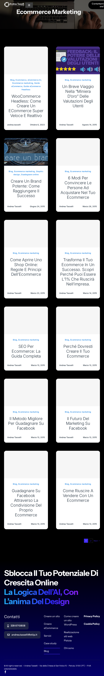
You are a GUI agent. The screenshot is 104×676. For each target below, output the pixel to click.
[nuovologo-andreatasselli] (14, 5)
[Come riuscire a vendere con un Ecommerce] (78, 464)
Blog (12, 80)
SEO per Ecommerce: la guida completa (26, 351)
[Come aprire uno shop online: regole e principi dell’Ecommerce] (26, 233)
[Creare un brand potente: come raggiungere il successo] (26, 140)
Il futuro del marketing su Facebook (78, 423)
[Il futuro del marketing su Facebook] (78, 392)
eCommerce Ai (34, 80)
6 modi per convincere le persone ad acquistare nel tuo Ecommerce (78, 187)
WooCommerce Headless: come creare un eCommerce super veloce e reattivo (26, 106)
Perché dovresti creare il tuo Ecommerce (78, 351)
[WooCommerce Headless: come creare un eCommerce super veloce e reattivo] (26, 60)
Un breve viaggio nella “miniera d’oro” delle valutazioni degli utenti (78, 96)
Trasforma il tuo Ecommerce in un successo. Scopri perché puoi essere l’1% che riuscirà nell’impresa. (78, 271)
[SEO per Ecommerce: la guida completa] (26, 320)
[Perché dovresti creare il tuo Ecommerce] (78, 320)
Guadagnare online (30, 174)
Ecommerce (21, 80)
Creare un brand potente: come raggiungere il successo (26, 188)
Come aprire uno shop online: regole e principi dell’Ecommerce (26, 267)
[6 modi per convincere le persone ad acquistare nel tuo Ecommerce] (78, 152)
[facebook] (5, 672)
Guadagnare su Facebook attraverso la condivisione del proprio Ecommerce (25, 502)
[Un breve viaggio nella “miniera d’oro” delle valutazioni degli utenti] (78, 48)
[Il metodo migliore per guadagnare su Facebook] (26, 392)
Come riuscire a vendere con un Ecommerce (78, 495)
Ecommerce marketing (22, 83)
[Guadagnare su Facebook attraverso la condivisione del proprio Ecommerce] (26, 464)
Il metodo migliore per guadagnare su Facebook (26, 423)
